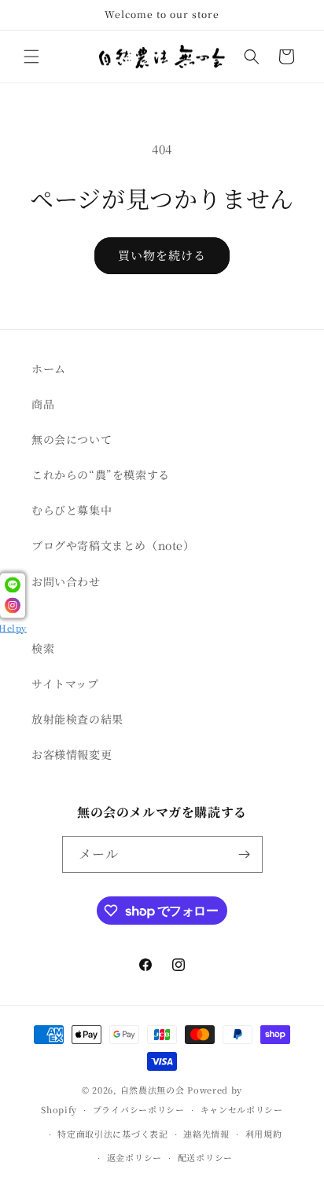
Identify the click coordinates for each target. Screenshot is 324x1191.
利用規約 (263, 1133)
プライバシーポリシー (139, 1109)
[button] (31, 56)
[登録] (244, 854)
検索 (42, 648)
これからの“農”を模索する (100, 474)
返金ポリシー (134, 1157)
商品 (42, 404)
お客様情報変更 (71, 754)
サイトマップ (65, 683)
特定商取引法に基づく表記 (112, 1133)
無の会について (71, 439)
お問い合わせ (66, 581)
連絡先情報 (206, 1133)
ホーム (48, 368)
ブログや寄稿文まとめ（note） (113, 545)
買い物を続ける (162, 255)
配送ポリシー (205, 1157)
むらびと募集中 (71, 510)
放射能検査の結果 (77, 719)
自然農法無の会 (152, 1089)
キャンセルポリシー (242, 1109)
